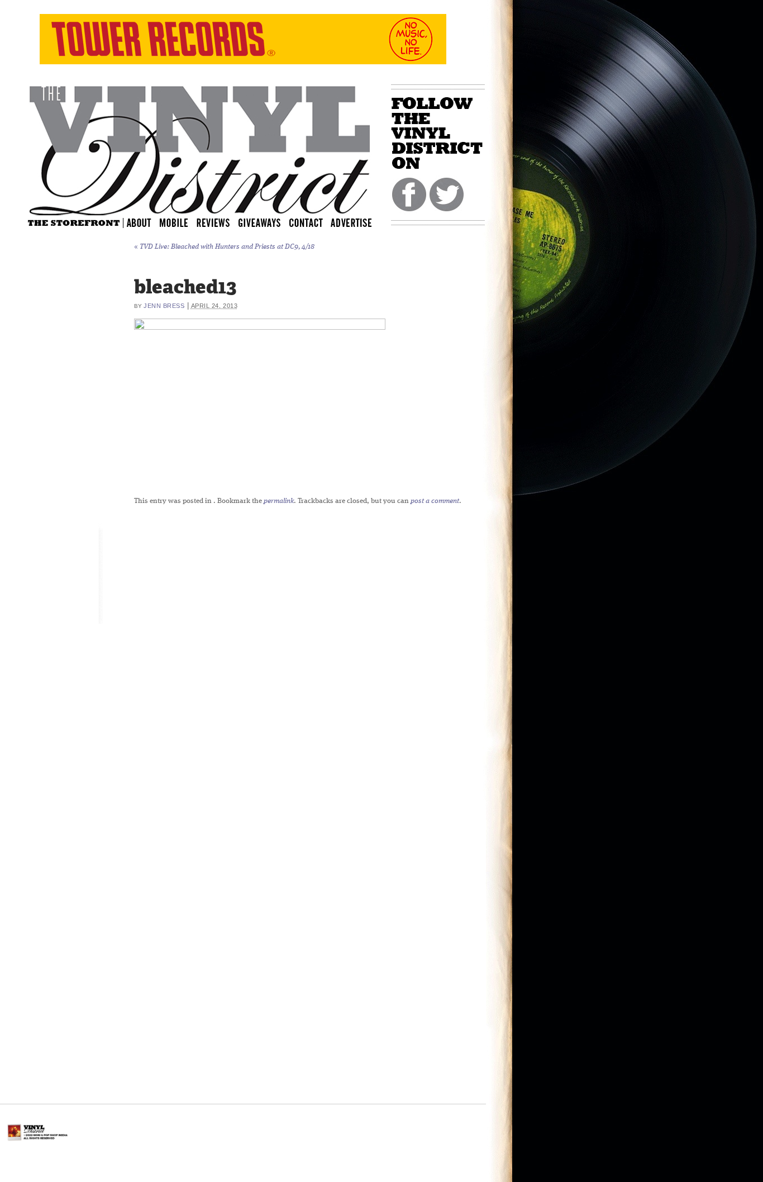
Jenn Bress (164, 305)
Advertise (352, 222)
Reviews (220, 222)
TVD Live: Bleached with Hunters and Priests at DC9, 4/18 (224, 246)
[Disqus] (394, 653)
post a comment (435, 501)
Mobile (174, 222)
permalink (279, 501)
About (139, 222)
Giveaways (269, 222)
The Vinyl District (200, 148)
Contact (311, 222)
